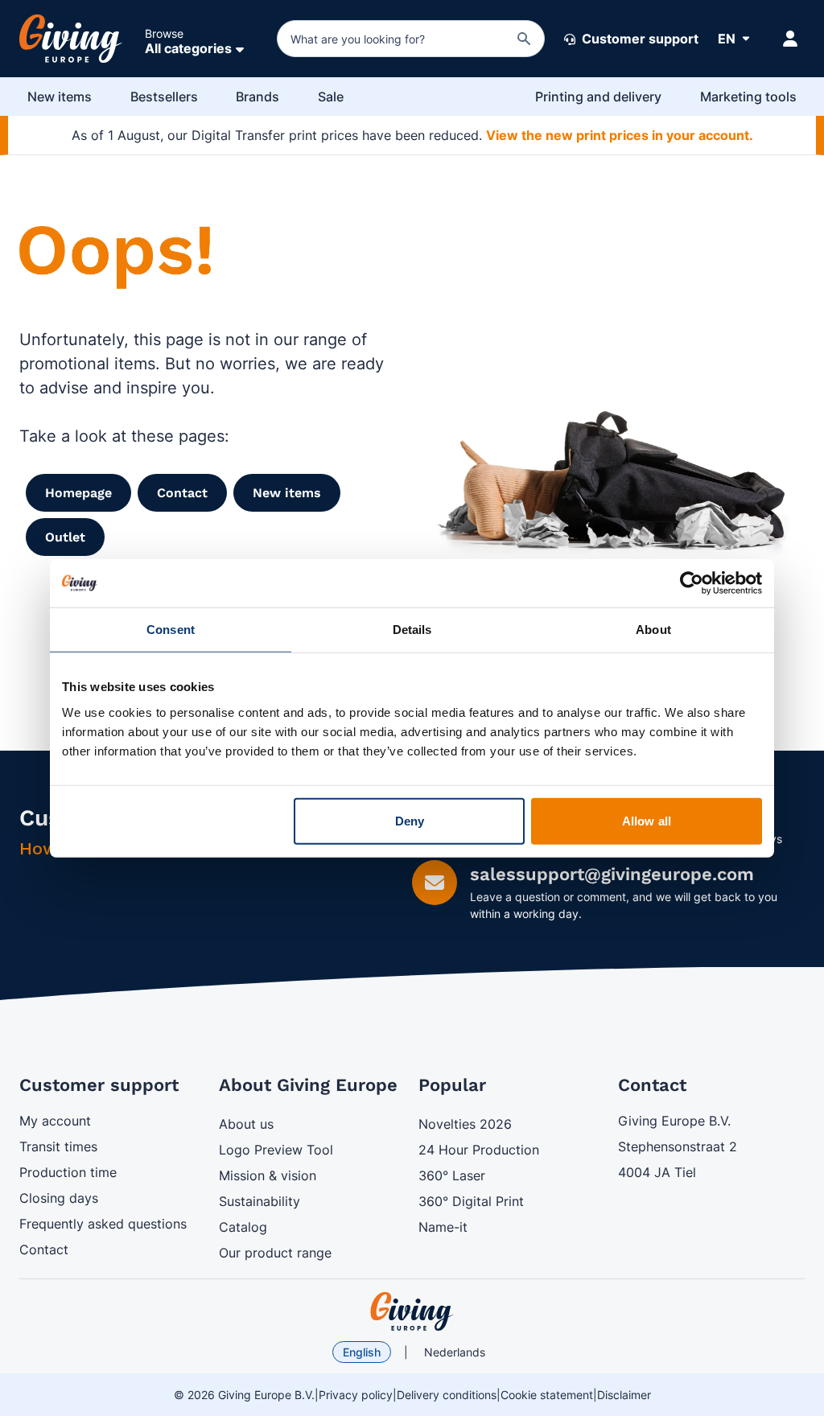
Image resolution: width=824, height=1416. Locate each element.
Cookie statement (547, 1395)
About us (246, 1124)
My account (55, 1121)
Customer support (638, 39)
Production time (68, 1172)
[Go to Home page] (70, 38)
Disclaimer (624, 1395)
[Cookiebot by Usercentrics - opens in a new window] (691, 583)
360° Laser (451, 1175)
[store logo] (412, 1311)
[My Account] (790, 39)
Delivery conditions (446, 1395)
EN (726, 39)
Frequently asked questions (103, 1224)
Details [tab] (412, 629)
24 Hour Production (478, 1150)
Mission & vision (267, 1175)
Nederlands (454, 1352)
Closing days (58, 1198)
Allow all (646, 820)
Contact (43, 1249)
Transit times (58, 1146)
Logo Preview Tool (276, 1150)
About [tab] (653, 629)
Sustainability (259, 1201)
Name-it (443, 1227)
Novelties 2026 (465, 1124)
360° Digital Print (471, 1201)
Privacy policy (356, 1395)
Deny (409, 820)
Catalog (243, 1227)
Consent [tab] (170, 629)
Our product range (275, 1253)
